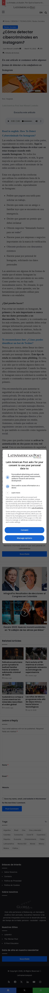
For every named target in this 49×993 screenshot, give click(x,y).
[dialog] (24, 496)
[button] (24, 493)
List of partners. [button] (37, 508)
